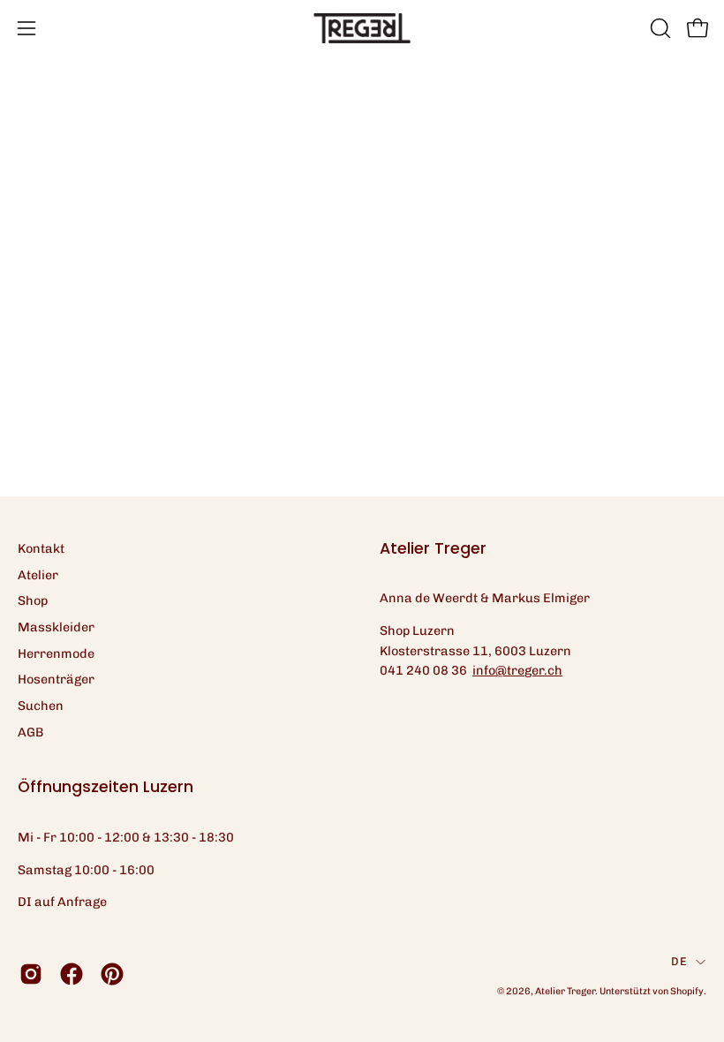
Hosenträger (56, 679)
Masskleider (56, 627)
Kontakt (41, 548)
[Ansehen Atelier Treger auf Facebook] (71, 974)
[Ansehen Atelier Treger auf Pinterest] (112, 974)
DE (679, 961)
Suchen (41, 706)
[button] (658, 28)
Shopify (687, 991)
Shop (33, 600)
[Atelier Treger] (362, 28)
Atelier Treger (565, 991)
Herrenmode (56, 653)
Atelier (38, 575)
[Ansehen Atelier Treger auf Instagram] (31, 974)
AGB (30, 732)
